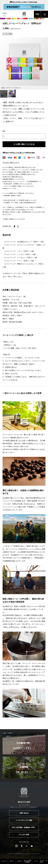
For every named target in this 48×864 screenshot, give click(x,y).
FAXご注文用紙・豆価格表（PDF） (24, 827)
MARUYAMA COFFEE (24, 14)
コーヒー (4, 861)
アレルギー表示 (24, 834)
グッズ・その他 (43, 861)
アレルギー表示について (11, 162)
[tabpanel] (24, 61)
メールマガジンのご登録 (24, 820)
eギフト (19, 861)
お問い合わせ (24, 813)
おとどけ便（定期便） (27, 861)
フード (36, 861)
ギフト (12, 861)
